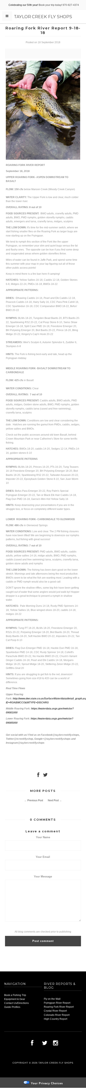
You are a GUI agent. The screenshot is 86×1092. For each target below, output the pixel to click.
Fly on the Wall (52, 998)
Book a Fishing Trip (15, 995)
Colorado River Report (57, 1015)
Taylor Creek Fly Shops (43, 16)
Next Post (53, 800)
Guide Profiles (12, 1007)
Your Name (43, 837)
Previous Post (35, 800)
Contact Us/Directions (16, 1003)
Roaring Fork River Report (59, 1006)
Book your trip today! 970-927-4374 (59, 5)
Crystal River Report (55, 1010)
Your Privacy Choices (46, 1083)
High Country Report (55, 1018)
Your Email (43, 856)
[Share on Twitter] (45, 775)
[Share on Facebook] (38, 775)
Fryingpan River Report (57, 1002)
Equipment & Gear (14, 999)
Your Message (43, 876)
